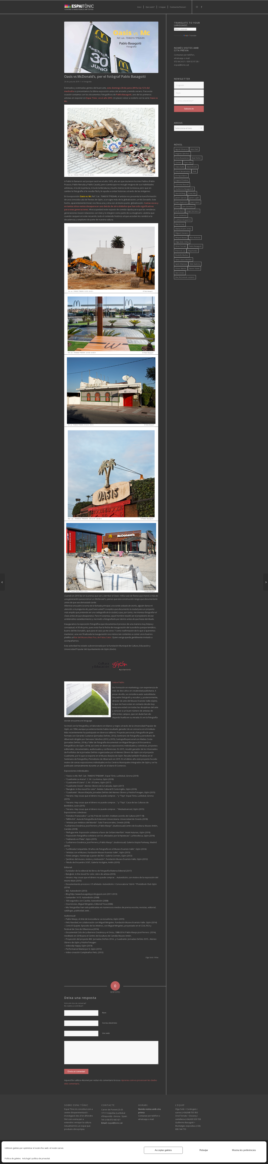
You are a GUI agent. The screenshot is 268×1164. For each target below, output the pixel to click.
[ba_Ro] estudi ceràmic (184, 277)
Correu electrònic (109, 1023)
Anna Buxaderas (182, 158)
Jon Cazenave (188, 206)
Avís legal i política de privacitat (36, 1158)
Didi (194, 171)
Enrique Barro (181, 175)
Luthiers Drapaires (183, 220)
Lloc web (106, 1033)
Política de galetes (13, 1158)
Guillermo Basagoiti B (184, 189)
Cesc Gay (188, 162)
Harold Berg (180, 193)
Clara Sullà (179, 167)
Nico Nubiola (195, 237)
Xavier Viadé (194, 268)
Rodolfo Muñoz (181, 255)
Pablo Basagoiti (195, 246)
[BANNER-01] (111, 47)
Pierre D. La (180, 251)
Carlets (178, 162)
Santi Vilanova (181, 264)
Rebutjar (203, 1150)
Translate (192, 35)
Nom (104, 1012)
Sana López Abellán (183, 259)
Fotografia (88, 82)
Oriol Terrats (180, 246)
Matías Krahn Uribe (183, 228)
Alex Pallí (194, 149)
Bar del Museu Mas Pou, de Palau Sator (92, 637)
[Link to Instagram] (196, 7)
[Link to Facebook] (201, 7)
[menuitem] (139, 7)
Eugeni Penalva (181, 180)
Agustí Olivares (181, 149)
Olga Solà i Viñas (182, 242)
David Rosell (192, 167)
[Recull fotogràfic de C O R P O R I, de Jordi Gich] (2, 582)
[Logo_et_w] (79, 7)
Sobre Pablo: (118, 682)
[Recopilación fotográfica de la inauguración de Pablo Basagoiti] (265, 582)
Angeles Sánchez (182, 153)
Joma (177, 206)
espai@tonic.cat (115, 1122)
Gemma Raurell (182, 184)
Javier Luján (194, 197)
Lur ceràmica (180, 215)
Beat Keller (196, 158)
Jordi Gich (179, 211)
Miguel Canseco (181, 233)
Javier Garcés (180, 197)
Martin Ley (179, 224)
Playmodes (192, 251)
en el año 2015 (105, 98)
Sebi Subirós (195, 264)
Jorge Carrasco (193, 211)
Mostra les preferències (244, 1150)
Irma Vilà (192, 193)
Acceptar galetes (163, 1150)
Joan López (195, 202)
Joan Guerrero (181, 202)
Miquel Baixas (181, 237)
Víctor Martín (180, 268)
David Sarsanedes (182, 171)
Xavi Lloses (179, 273)
